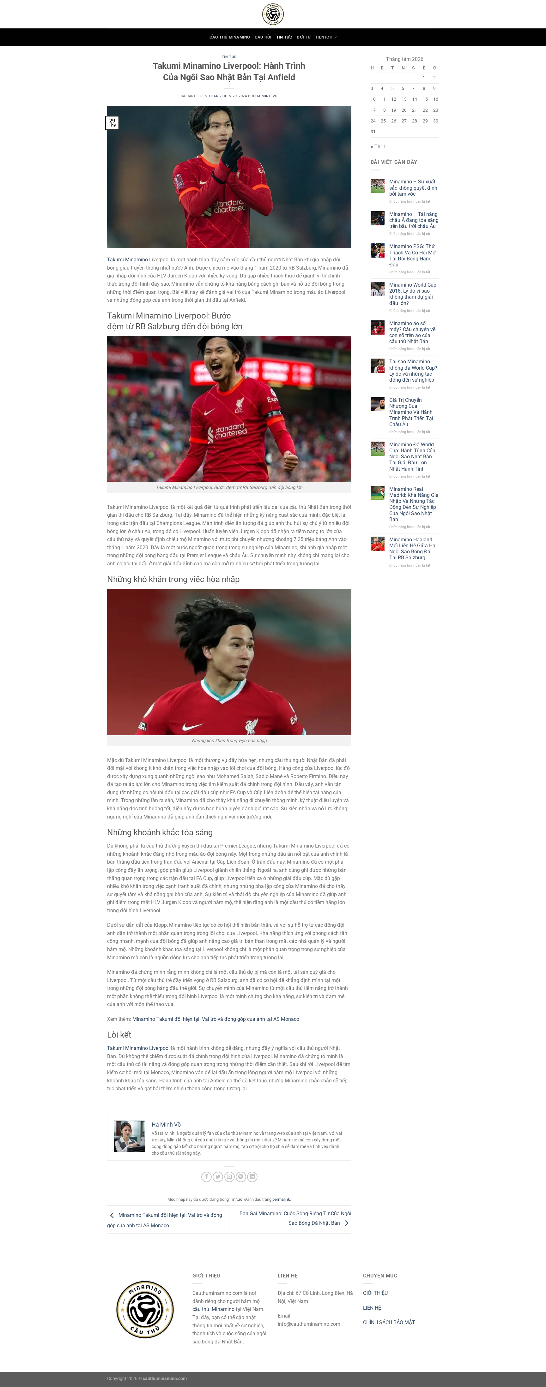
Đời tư (304, 37)
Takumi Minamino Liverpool (138, 1048)
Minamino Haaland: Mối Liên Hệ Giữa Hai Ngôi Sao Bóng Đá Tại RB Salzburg (413, 549)
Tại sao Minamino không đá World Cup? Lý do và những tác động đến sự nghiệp (413, 371)
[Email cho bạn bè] (229, 1177)
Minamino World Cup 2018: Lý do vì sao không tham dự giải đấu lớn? (412, 294)
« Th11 (378, 147)
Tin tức (284, 37)
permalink (281, 1199)
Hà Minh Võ (266, 96)
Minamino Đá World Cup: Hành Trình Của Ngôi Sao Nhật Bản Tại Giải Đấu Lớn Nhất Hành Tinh (412, 457)
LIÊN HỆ (372, 1308)
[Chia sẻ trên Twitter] (218, 1177)
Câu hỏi (263, 37)
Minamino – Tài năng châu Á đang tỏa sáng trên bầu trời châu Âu (414, 220)
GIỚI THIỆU (375, 1293)
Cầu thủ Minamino (229, 37)
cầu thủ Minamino (213, 1309)
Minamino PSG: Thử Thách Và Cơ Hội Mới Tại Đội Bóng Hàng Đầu (413, 255)
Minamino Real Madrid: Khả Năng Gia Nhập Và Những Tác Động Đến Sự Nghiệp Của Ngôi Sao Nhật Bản (414, 504)
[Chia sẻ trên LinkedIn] (252, 1177)
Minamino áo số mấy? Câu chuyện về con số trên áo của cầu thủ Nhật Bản (412, 332)
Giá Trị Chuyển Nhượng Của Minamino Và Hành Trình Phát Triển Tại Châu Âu (411, 412)
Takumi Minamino (127, 260)
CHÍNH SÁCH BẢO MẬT (389, 1322)
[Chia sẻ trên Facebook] (206, 1177)
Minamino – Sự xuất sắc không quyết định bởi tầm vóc (413, 188)
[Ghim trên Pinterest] (241, 1177)
